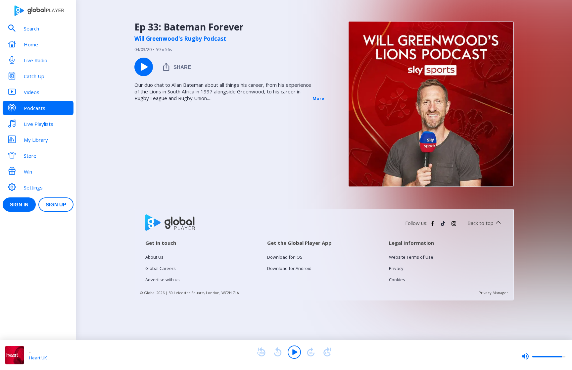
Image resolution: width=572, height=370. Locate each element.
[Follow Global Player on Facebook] (432, 226)
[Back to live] (327, 352)
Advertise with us (162, 280)
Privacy (396, 268)
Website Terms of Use (411, 257)
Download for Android (289, 268)
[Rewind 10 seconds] (277, 352)
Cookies (397, 280)
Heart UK (38, 358)
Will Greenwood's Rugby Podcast (180, 38)
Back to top (480, 223)
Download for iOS (285, 257)
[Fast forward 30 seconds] (310, 352)
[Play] (294, 352)
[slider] (543, 356)
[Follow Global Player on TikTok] (443, 226)
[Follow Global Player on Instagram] (453, 226)
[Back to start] (261, 352)
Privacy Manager (493, 293)
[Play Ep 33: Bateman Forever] (143, 67)
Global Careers (160, 268)
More (318, 98)
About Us (154, 257)
